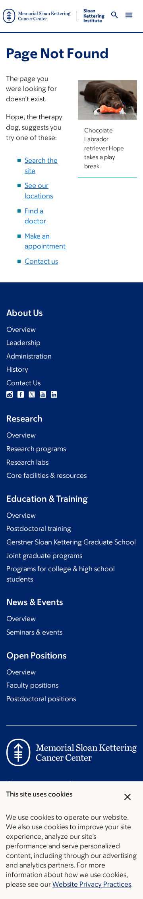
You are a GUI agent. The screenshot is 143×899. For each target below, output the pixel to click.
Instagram (9, 394)
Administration (29, 356)
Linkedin (54, 394)
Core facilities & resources (46, 475)
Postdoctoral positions (41, 699)
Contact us (41, 261)
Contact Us (23, 383)
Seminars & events (34, 632)
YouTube (43, 394)
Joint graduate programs (44, 556)
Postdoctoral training (38, 528)
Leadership (23, 343)
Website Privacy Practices (91, 884)
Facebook (20, 394)
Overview (21, 329)
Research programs (36, 449)
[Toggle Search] (114, 16)
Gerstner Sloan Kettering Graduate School (71, 542)
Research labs (27, 462)
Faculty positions (32, 685)
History (17, 369)
